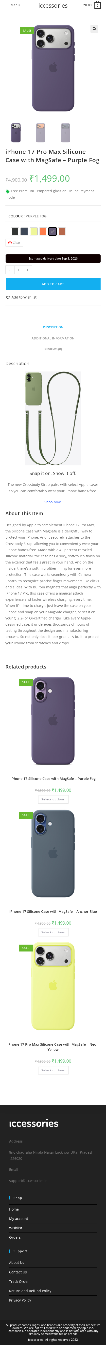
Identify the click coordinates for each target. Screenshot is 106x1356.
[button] (94, 29)
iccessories (53, 5)
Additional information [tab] (53, 338)
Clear (16, 242)
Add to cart (53, 284)
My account (18, 1218)
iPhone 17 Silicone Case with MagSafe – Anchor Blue (53, 911)
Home (14, 1209)
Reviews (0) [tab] (53, 349)
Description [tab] (53, 327)
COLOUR (15, 216)
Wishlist (15, 1228)
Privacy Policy (20, 1300)
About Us (16, 1262)
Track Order (19, 1281)
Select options (53, 799)
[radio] (15, 231)
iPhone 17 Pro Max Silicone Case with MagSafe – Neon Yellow (53, 1047)
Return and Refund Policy (30, 1290)
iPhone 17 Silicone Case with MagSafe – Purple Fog (53, 778)
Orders (15, 1237)
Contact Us (18, 1272)
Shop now (53, 502)
